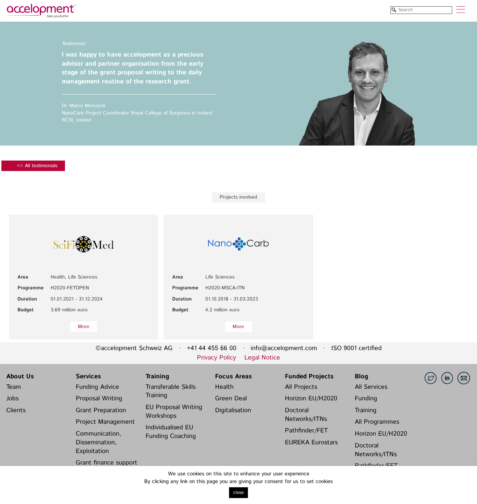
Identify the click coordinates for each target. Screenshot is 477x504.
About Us (20, 376)
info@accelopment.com (284, 348)
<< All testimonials (37, 165)
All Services (371, 387)
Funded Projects (309, 376)
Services (88, 376)
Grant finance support (106, 462)
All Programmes (377, 422)
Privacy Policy (216, 357)
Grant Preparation (101, 410)
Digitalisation (233, 410)
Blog (361, 376)
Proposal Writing (99, 398)
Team (13, 387)
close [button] (238, 492)
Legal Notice (262, 357)
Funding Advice (97, 387)
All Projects (301, 387)
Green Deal (231, 398)
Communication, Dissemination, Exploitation (98, 442)
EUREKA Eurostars (311, 442)
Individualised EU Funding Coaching (171, 432)
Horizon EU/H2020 (311, 398)
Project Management (105, 422)
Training (157, 376)
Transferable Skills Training (171, 391)
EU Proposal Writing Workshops (174, 412)
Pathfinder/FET (306, 430)
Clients (15, 410)
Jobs (12, 398)
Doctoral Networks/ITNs (306, 415)
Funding (366, 398)
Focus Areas (233, 376)
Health (224, 387)
